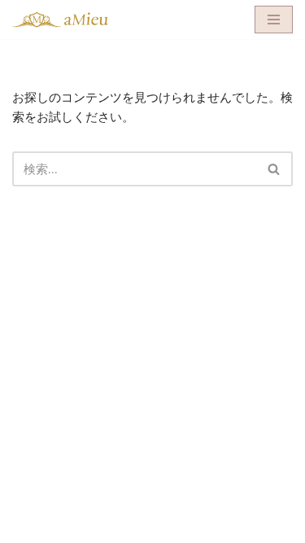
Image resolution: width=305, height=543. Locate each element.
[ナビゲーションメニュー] (274, 19)
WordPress (209, 526)
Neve (78, 526)
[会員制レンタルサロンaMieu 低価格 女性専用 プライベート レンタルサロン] (61, 19)
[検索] (274, 168)
